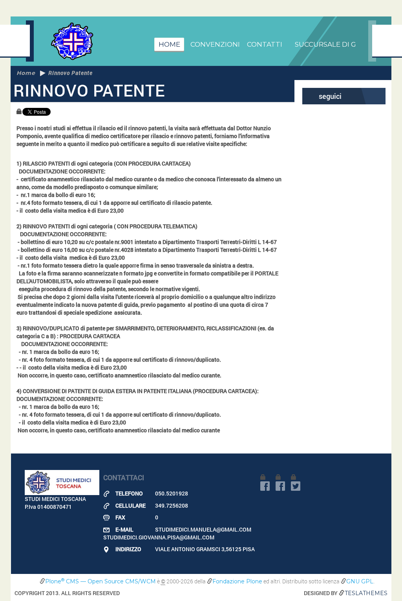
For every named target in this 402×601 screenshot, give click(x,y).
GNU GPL (359, 581)
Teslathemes (366, 593)
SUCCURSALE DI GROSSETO (342, 44)
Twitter (295, 486)
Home (169, 44)
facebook (265, 486)
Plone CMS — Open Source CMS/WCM (100, 581)
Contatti (264, 44)
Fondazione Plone (237, 581)
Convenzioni (215, 44)
